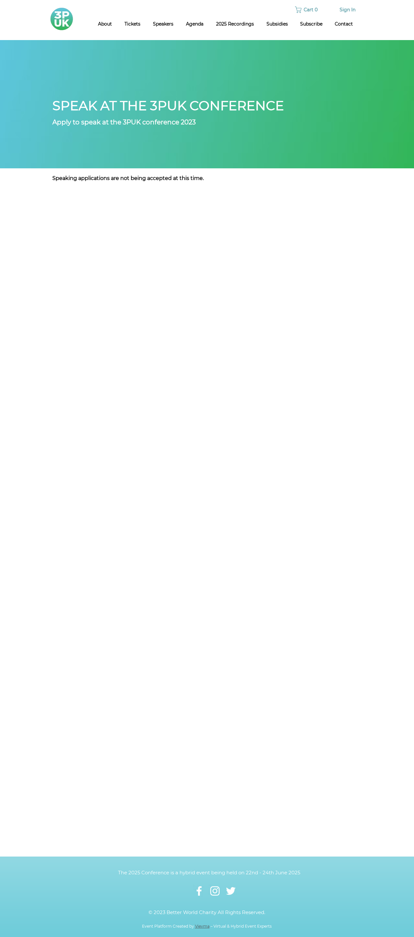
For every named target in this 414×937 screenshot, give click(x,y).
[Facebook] (199, 891)
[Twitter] (230, 891)
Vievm (201, 926)
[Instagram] (215, 891)
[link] (307, 9)
